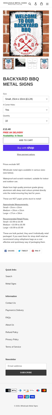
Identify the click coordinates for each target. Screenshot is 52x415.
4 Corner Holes (9, 105)
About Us (10, 325)
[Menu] (47, 4)
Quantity (6, 116)
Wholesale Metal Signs (29, 406)
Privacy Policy (12, 339)
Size (5, 94)
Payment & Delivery (15, 310)
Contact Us (11, 303)
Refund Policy (12, 332)
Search (9, 276)
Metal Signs (11, 283)
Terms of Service (13, 347)
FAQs (8, 317)
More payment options (26, 154)
